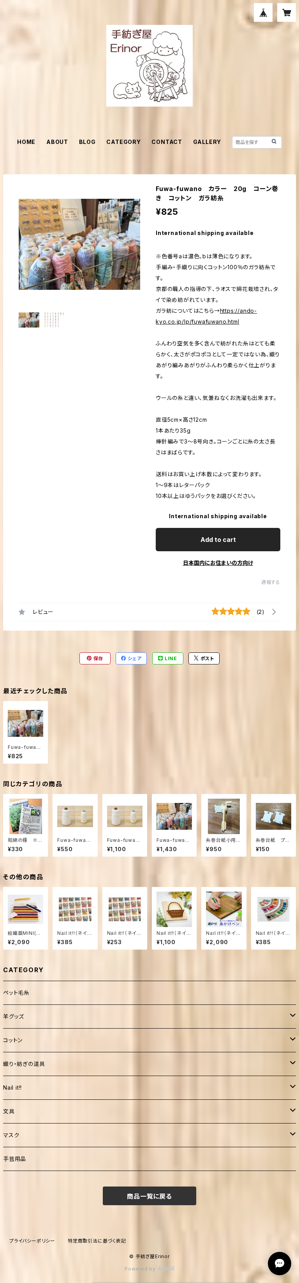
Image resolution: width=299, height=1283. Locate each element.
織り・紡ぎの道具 (24, 1063)
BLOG (87, 141)
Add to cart (218, 539)
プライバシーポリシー (32, 1241)
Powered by (141, 1269)
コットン (13, 1040)
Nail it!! (12, 1087)
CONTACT (166, 141)
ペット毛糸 (16, 992)
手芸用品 (14, 1158)
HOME (26, 141)
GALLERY (207, 141)
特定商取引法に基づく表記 (97, 1241)
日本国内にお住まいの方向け (218, 562)
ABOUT (57, 141)
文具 (9, 1111)
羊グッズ (13, 1016)
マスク (11, 1135)
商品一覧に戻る (149, 1196)
